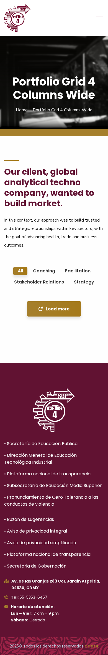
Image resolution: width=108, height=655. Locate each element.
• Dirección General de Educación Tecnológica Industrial (40, 458)
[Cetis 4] (17, 18)
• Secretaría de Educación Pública (41, 443)
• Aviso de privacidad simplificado (40, 542)
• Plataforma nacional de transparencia (47, 474)
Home (22, 110)
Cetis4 (91, 646)
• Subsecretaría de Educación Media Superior (53, 485)
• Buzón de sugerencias (29, 519)
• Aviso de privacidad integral (35, 531)
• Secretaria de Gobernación (35, 566)
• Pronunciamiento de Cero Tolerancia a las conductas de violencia (51, 500)
